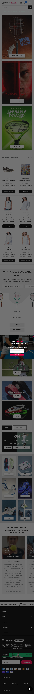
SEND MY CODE (17, 354)
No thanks (17, 356)
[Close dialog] (33, 336)
